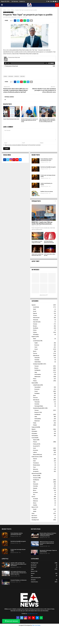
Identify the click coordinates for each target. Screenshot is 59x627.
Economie (37, 389)
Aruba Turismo (35, 456)
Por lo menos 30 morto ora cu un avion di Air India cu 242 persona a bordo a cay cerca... (18, 573)
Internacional (36, 317)
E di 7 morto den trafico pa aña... (49, 254)
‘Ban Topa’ (22, 76)
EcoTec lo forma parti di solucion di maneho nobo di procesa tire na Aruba (29, 120)
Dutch (33, 382)
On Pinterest (35, 270)
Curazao (35, 324)
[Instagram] (25, 617)
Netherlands (37, 376)
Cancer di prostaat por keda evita (11, 119)
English (33, 336)
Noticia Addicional (37, 454)
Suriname (35, 492)
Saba (36, 372)
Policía (34, 330)
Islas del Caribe (36, 321)
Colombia (37, 359)
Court (36, 347)
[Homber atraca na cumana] (35, 193)
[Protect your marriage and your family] (35, 177)
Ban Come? (34, 515)
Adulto (34, 511)
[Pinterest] (29, 617)
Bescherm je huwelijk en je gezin (48, 167)
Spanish (33, 305)
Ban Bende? (34, 517)
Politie (34, 423)
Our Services (15, 1)
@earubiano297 (44, 295)
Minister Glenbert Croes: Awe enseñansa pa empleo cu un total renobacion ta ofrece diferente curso (44, 90)
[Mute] (49, 63)
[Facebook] (17, 617)
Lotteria (35, 452)
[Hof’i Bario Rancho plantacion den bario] (50, 236)
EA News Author (7, 17)
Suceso (33, 496)
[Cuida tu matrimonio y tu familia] (35, 185)
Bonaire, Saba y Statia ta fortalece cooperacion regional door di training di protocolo (48, 534)
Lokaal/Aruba (36, 385)
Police (34, 378)
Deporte (35, 313)
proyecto (17, 76)
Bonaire (35, 326)
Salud (34, 309)
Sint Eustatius (38, 374)
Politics (35, 380)
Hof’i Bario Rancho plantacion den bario (49, 241)
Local (12, 12)
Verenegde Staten (39, 406)
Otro (34, 494)
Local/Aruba (36, 307)
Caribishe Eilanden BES (38, 408)
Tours (34, 467)
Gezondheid (37, 387)
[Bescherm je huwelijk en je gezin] (35, 169)
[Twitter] (21, 617)
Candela (35, 505)
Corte (34, 448)
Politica (5, 12)
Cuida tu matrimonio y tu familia (46, 183)
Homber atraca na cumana (47, 191)
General (35, 458)
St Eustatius (36, 334)
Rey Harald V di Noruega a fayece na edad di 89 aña (48, 551)
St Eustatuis (34, 431)
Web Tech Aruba (36, 625)
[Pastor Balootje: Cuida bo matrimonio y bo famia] (35, 160)
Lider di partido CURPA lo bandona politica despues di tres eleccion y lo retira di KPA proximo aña (47, 120)
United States (38, 361)
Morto (33, 507)
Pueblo (5, 76)
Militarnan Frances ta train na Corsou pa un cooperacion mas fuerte (47, 543)
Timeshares (36, 462)
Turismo (35, 315)
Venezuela (35, 319)
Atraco (34, 503)
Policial (35, 441)
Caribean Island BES (38, 363)
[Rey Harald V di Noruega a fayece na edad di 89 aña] (35, 552)
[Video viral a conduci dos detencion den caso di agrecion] (37, 249)
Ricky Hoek (11, 76)
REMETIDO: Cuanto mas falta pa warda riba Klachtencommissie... (42, 223)
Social (34, 311)
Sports (34, 351)
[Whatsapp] (41, 617)
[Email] (37, 617)
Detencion (35, 500)
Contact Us (22, 1)
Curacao (37, 366)
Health (36, 342)
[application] (29, 63)
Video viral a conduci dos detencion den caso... (37, 254)
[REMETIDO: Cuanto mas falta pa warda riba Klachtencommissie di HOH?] (44, 212)
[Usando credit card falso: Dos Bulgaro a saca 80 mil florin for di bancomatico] (6, 564)
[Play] (6, 63)
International (36, 355)
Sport (34, 395)
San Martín (35, 328)
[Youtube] (33, 617)
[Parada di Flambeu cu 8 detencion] (6, 582)
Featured (8, 12)
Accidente (35, 498)
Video (33, 513)
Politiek (35, 425)
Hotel (34, 460)
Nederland (37, 420)
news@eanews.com (32, 613)
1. (11, 66)
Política (35, 332)
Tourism (35, 353)
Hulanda (35, 488)
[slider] (52, 63)
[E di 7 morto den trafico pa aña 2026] (50, 249)
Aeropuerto (35, 471)
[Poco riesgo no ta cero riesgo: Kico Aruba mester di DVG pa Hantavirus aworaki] (37, 236)
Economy (37, 345)
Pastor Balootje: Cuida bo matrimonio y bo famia (46, 159)
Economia (35, 450)
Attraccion (35, 469)
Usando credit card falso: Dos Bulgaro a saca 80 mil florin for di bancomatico (18, 564)
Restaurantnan (36, 465)
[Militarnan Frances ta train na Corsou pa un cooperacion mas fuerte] (35, 543)
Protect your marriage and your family (48, 175)
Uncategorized (35, 519)
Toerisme (35, 397)
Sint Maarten (37, 370)
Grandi (34, 509)
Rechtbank (37, 393)
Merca (34, 490)
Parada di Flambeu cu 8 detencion (18, 580)
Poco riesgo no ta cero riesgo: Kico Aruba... (37, 241)
